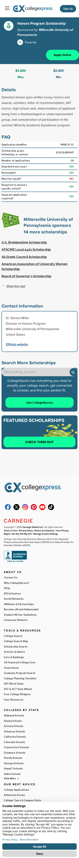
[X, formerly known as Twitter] (16, 509)
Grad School (11, 667)
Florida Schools (13, 757)
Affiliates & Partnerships (19, 604)
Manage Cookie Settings (45, 533)
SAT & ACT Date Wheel (18, 689)
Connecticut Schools (16, 747)
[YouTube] (42, 509)
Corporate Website (16, 619)
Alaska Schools (13, 720)
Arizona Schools (13, 726)
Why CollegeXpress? (16, 582)
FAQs (7, 588)
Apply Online (62, 55)
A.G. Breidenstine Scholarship (24, 242)
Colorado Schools (14, 742)
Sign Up (68, 8)
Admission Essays (14, 794)
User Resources (13, 699)
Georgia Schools (14, 763)
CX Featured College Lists (19, 662)
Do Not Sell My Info (22, 533)
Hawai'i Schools (13, 768)
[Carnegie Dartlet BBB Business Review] (15, 561)
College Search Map (16, 641)
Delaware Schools (15, 752)
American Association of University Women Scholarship (34, 266)
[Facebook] (8, 509)
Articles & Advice (14, 651)
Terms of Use (10, 530)
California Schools (15, 736)
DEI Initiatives (12, 593)
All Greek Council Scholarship (24, 257)
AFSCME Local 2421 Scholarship (26, 249)
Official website (17, 344)
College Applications (16, 789)
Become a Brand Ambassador (21, 609)
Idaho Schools (12, 773)
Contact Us (10, 577)
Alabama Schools (14, 715)
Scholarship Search (15, 646)
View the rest (15, 286)
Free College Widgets (17, 694)
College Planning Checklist (20, 678)
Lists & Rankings (14, 657)
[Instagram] (25, 509)
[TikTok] (51, 509)
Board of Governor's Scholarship (26, 276)
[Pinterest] (34, 509)
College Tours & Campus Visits (22, 800)
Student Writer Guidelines (20, 614)
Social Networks (14, 598)
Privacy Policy (26, 530)
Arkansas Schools (14, 731)
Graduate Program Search (19, 673)
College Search (13, 635)
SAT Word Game (14, 683)
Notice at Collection (44, 530)
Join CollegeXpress (39, 402)
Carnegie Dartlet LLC (32, 527)
